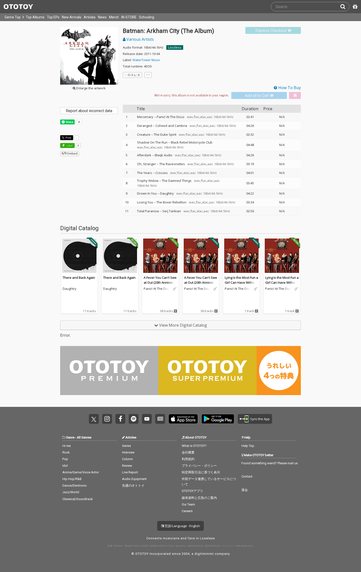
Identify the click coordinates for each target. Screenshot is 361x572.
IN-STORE (129, 17)
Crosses (161, 173)
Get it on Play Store (217, 419)
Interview (128, 452)
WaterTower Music (146, 60)
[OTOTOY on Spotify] (134, 419)
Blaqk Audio (163, 155)
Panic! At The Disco (170, 117)
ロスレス (133, 75)
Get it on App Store (183, 419)
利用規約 (188, 459)
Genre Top (13, 17)
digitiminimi (204, 554)
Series (126, 446)
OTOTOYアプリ (192, 491)
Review (127, 465)
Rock (66, 452)
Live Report (130, 472)
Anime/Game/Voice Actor (80, 472)
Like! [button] (69, 145)
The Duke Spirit (165, 134)
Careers (187, 511)
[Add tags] (148, 75)
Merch (114, 17)
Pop (65, 459)
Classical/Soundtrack (77, 499)
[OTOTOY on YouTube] (147, 419)
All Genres (84, 437)
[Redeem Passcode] (354, 6)
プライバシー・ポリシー (199, 465)
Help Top (247, 446)
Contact (246, 476)
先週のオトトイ (133, 485)
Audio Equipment (134, 479)
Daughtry (167, 193)
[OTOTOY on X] (94, 419)
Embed (72, 153)
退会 (244, 490)
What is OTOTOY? (194, 446)
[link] (273, 30)
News (102, 17)
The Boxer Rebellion (171, 202)
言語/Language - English (182, 526)
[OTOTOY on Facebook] (120, 419)
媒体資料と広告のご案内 (199, 498)
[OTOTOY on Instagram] (107, 419)
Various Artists (139, 39)
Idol (65, 465)
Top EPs (53, 17)
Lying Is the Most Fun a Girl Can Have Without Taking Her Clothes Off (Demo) (241, 284)
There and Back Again (79, 277)
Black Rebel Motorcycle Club (191, 142)
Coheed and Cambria (171, 125)
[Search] (344, 6)
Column (127, 459)
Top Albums (35, 17)
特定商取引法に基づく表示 (201, 472)
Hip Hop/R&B (72, 479)
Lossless (174, 47)
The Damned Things (177, 180)
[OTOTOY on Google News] (160, 419)
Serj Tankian (171, 211)
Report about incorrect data (89, 110)
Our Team (188, 504)
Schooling (146, 17)
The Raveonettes (172, 164)
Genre (70, 437)
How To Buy (289, 87)
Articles (90, 17)
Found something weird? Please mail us (269, 463)
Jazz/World (70, 492)
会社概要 (188, 452)
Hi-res (66, 446)
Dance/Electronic (74, 485)
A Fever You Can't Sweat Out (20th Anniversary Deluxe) (160, 282)
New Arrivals (71, 17)
